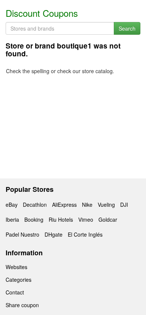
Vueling (106, 204)
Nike (87, 204)
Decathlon (35, 204)
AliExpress (64, 204)
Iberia (12, 219)
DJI (124, 204)
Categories (18, 279)
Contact (15, 292)
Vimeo (85, 219)
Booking (33, 219)
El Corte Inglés (85, 234)
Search (127, 28)
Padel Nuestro (22, 234)
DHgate (54, 234)
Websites (16, 267)
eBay (12, 204)
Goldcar (107, 219)
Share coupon (22, 305)
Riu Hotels (61, 219)
